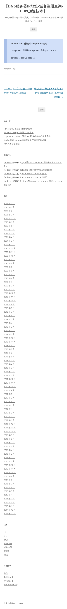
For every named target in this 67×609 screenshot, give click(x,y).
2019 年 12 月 (10, 293)
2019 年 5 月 (9, 319)
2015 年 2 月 (9, 502)
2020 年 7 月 (9, 267)
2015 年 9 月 (9, 476)
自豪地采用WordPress (13, 603)
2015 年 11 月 (10, 468)
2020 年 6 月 (9, 270)
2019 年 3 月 (9, 326)
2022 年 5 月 (9, 233)
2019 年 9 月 (9, 304)
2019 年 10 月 (10, 300)
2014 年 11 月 (10, 513)
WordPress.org (11, 584)
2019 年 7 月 (9, 311)
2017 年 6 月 (9, 401)
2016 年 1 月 (9, 461)
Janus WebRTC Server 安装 (33, 173)
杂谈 (6, 554)
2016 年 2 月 (9, 457)
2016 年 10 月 (10, 431)
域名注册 (8, 547)
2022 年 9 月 (9, 225)
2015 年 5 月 (9, 491)
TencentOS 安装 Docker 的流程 (18, 128)
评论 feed (8, 580)
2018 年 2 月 (9, 371)
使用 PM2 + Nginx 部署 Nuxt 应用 (19, 132)
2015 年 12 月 (10, 465)
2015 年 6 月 (9, 487)
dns (5, 536)
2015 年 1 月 (9, 506)
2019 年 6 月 (9, 315)
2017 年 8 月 (9, 394)
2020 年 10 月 (10, 255)
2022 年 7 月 (9, 229)
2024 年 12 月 (10, 218)
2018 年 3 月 (9, 367)
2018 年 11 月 (10, 341)
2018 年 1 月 (9, 375)
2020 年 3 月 (9, 282)
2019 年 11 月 (10, 296)
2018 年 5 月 (9, 360)
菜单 (33, 29)
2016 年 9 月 (9, 435)
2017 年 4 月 (9, 409)
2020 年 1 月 (9, 289)
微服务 (7, 551)
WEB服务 (8, 543)
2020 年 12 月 (10, 248)
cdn (5, 532)
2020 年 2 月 (9, 285)
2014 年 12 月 (10, 509)
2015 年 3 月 (9, 498)
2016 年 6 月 (9, 446)
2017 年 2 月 (9, 416)
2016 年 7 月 (9, 442)
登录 (6, 573)
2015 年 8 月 (9, 480)
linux (6, 539)
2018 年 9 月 (9, 345)
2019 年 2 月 (9, 330)
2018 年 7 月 (9, 353)
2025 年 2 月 (9, 214)
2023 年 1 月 (9, 222)
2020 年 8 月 (9, 263)
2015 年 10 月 (10, 472)
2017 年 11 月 (10, 382)
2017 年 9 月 (9, 390)
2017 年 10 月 (10, 386)
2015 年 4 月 (9, 494)
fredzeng (8, 162)
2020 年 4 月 (9, 278)
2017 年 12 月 (10, 379)
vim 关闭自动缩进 (12, 143)
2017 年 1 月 (9, 420)
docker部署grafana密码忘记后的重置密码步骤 (25, 140)
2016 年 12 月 (10, 424)
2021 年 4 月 (9, 237)
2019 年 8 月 (9, 308)
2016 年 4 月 (9, 450)
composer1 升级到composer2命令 (29, 43)
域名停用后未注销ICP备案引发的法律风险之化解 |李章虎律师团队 (48, 93)
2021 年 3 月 (9, 240)
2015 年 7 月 (9, 483)
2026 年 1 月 (9, 207)
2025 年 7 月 (9, 211)
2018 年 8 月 (9, 349)
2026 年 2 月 (9, 203)
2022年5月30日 (10, 69)
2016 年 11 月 (10, 427)
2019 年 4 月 (9, 323)
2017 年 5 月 (9, 405)
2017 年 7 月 (9, 397)
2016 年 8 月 (9, 438)
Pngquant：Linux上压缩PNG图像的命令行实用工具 (27, 136)
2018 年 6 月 (9, 356)
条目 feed (8, 577)
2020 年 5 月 (9, 274)
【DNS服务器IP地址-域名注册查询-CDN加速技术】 (33, 8)
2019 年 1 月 (9, 334)
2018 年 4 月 (9, 364)
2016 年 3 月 (9, 453)
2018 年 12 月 (10, 338)
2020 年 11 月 (10, 252)
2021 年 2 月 (9, 244)
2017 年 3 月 (9, 412)
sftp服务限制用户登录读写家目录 (36, 169)
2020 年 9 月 (9, 259)
